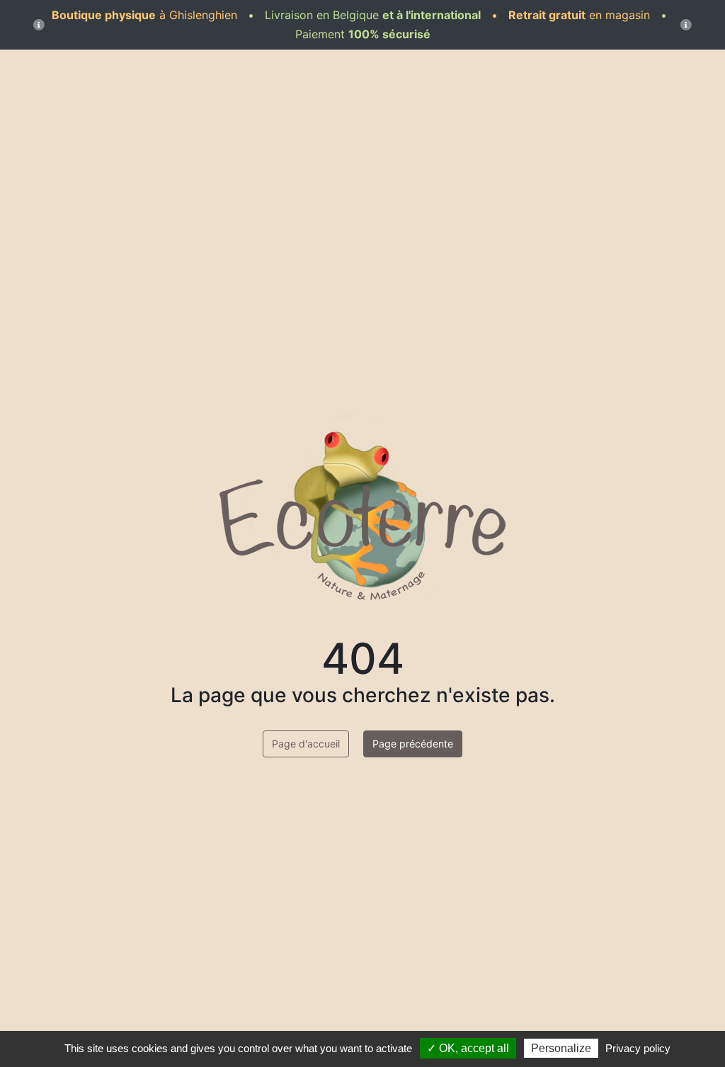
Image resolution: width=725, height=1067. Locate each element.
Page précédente (412, 744)
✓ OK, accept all (468, 1048)
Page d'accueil (306, 744)
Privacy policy (637, 1048)
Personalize (561, 1048)
